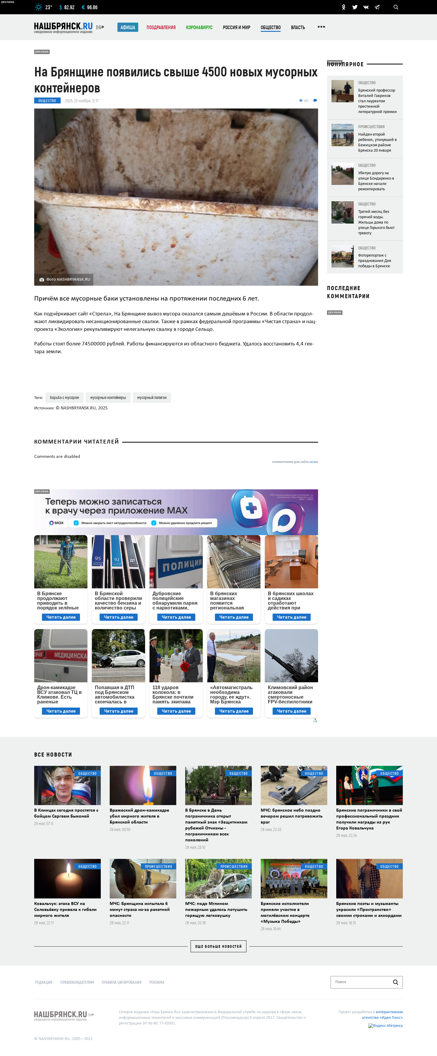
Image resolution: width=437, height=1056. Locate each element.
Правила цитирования (122, 982)
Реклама (156, 982)
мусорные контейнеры (108, 397)
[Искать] (396, 982)
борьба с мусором (64, 397)
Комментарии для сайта (295, 462)
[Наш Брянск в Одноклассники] (343, 7)
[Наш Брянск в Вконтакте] (366, 7)
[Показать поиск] (396, 7)
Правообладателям (77, 982)
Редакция (43, 982)
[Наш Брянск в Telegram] (377, 7)
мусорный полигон (151, 397)
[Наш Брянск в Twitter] (355, 7)
